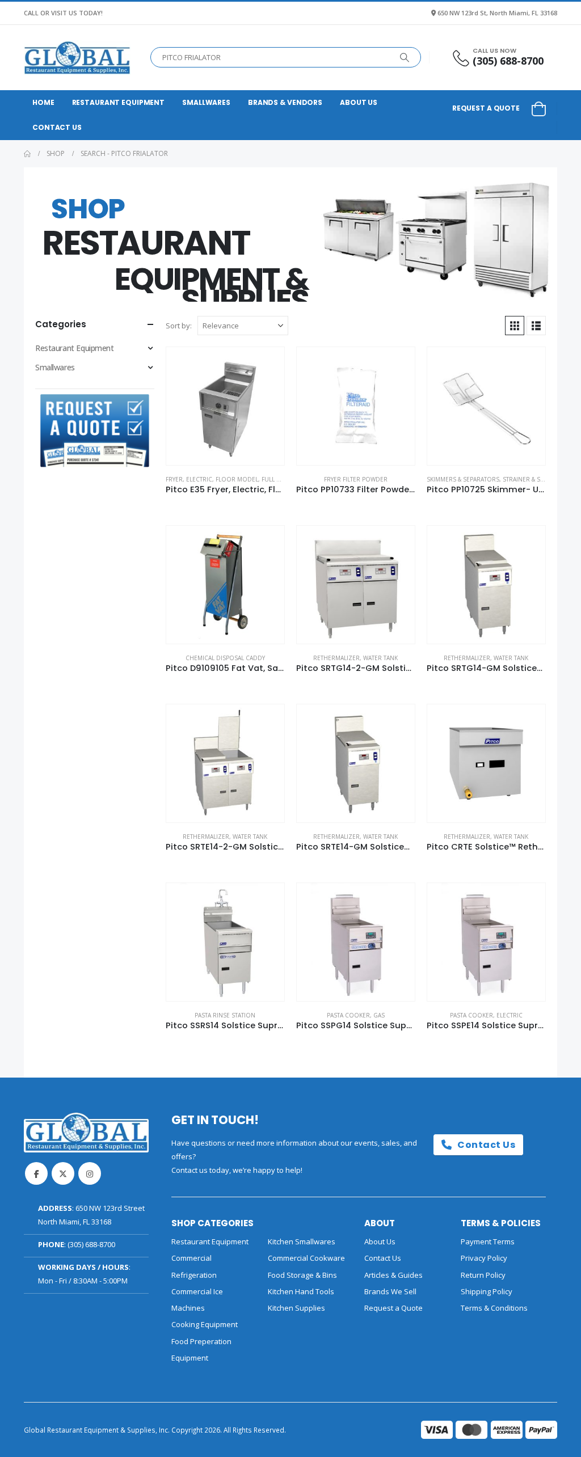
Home (43, 102)
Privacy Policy (484, 1258)
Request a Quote (486, 108)
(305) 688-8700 (91, 1244)
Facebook (36, 1173)
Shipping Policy (486, 1291)
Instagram (89, 1173)
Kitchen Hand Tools (301, 1291)
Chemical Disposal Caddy (225, 658)
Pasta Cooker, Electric (486, 1015)
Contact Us (57, 127)
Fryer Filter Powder (356, 479)
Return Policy (483, 1275)
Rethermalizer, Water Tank (355, 658)
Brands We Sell (390, 1291)
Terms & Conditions (494, 1308)
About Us (358, 102)
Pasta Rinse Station (225, 1015)
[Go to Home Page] (27, 154)
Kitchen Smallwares (301, 1241)
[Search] (404, 57)
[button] (514, 325)
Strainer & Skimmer (533, 479)
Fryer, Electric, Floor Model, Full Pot (227, 479)
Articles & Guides (393, 1275)
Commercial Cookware (306, 1258)
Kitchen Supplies (296, 1308)
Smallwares (206, 102)
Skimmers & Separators (463, 479)
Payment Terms (488, 1241)
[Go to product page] (225, 406)
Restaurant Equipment (118, 102)
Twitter (63, 1173)
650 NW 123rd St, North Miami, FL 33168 (497, 13)
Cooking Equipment (204, 1324)
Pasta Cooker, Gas (356, 1015)
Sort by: (179, 325)
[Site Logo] (77, 57)
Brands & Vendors (285, 102)
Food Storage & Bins (302, 1275)
